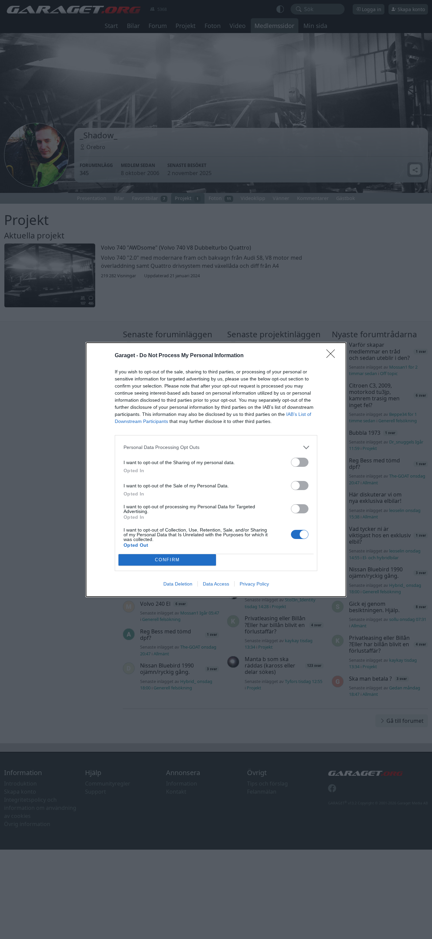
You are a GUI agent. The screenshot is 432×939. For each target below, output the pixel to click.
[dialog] (216, 470)
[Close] (332, 355)
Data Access (216, 584)
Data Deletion (177, 584)
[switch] (299, 462)
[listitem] (216, 447)
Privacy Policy (254, 584)
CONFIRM (167, 559)
